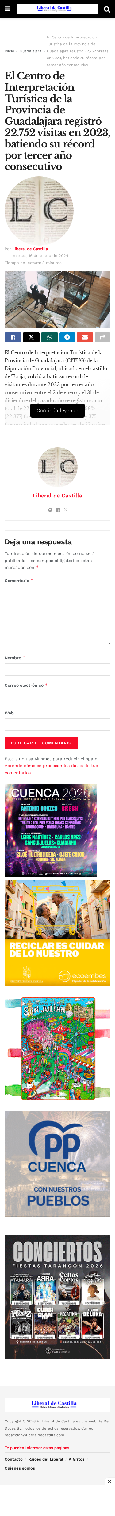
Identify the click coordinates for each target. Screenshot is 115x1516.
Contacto (14, 1459)
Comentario (19, 580)
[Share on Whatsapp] (49, 337)
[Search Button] (107, 9)
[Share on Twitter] (31, 337)
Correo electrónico (26, 685)
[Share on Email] (85, 337)
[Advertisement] (58, 1500)
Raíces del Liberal (45, 1459)
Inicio (9, 51)
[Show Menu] (7, 9)
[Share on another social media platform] (102, 337)
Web (9, 712)
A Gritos (77, 1459)
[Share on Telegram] (67, 337)
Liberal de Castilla (30, 249)
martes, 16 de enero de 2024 (40, 255)
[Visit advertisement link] (57, 933)
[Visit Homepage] (57, 9)
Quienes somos (20, 1468)
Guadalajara (30, 51)
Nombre (15, 658)
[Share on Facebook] (13, 337)
